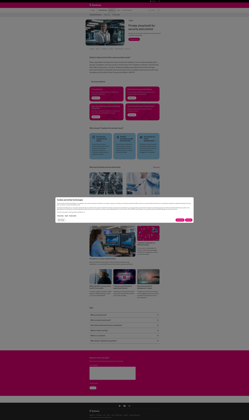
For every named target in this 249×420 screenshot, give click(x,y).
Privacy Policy (60, 215)
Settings (62, 220)
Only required (180, 220)
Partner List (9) (72, 215)
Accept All (188, 220)
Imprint (66, 215)
